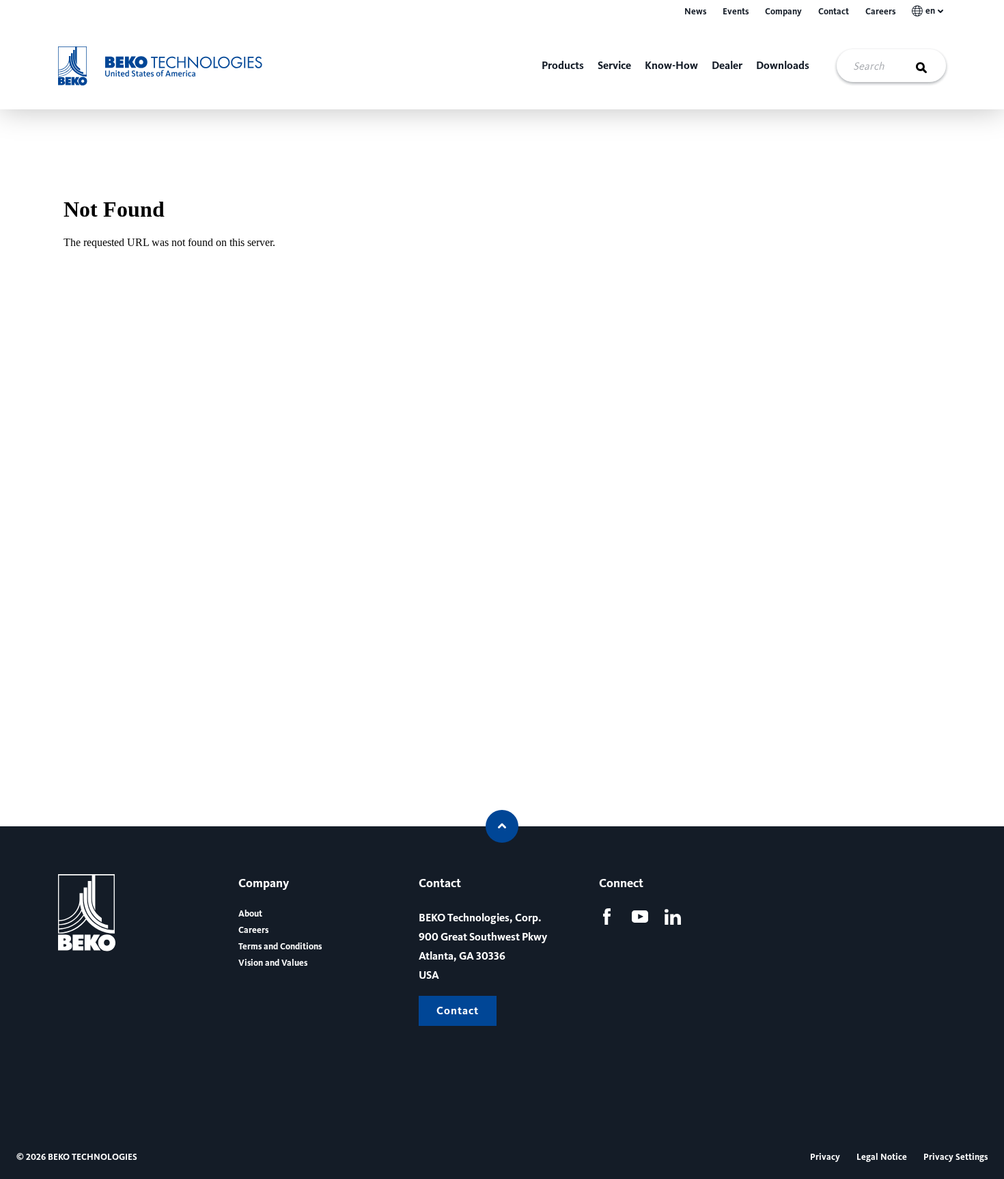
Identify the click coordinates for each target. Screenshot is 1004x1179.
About (250, 913)
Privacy (825, 1157)
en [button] (930, 10)
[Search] (929, 65)
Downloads (782, 65)
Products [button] (563, 65)
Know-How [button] (671, 65)
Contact (833, 11)
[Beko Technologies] (169, 65)
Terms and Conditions (280, 946)
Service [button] (614, 65)
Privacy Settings (955, 1157)
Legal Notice (881, 1157)
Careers (880, 11)
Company (783, 11)
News (695, 11)
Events (736, 11)
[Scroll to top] (502, 826)
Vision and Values (272, 963)
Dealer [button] (727, 65)
